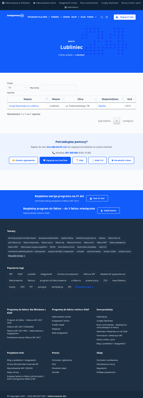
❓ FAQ (79, 160)
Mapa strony (13, 372)
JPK (69, 286)
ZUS (105, 280)
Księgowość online (68, 2)
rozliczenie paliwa (94, 251)
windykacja (57, 286)
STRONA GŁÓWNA (65, 55)
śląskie (102, 105)
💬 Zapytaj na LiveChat (55, 160)
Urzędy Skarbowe (109, 2)
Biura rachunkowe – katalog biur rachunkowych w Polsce (112, 326)
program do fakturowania (53, 280)
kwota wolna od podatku (86, 247)
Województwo (110, 99)
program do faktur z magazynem (61, 251)
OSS (22, 286)
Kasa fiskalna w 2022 (66, 247)
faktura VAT (89, 274)
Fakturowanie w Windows (17, 2)
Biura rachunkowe (89, 2)
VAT (11, 274)
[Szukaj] (102, 17)
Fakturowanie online (46, 2)
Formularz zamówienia (107, 360)
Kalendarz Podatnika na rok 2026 (112, 331)
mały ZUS (102, 247)
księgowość (46, 274)
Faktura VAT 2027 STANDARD (20, 326)
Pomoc (90, 17)
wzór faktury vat (14, 242)
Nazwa (28, 99)
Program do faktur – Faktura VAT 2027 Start (24, 321)
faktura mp (60, 242)
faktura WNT (13, 247)
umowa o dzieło (110, 251)
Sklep (74, 17)
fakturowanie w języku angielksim (34, 247)
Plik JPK (52, 247)
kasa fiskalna (119, 280)
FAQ (54, 364)
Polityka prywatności (106, 372)
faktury (31, 280)
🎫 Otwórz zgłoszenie (23, 160)
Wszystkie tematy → (16, 256)
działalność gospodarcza (112, 274)
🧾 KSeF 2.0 (97, 160)
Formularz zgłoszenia (62, 360)
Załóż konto (110, 210)
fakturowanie (16, 280)
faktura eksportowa (31, 242)
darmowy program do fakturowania (22, 238)
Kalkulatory (72, 7)
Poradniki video (59, 368)
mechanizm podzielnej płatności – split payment (26, 251)
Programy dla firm (37, 17)
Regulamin (102, 368)
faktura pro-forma (74, 242)
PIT (31, 286)
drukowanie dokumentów (48, 238)
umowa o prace (125, 251)
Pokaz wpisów (11, 88)
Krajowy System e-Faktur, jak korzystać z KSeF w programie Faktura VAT (25, 377)
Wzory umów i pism (131, 2)
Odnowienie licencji (106, 364)
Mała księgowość (60, 333)
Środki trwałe (58, 324)
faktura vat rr (89, 242)
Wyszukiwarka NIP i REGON (20, 368)
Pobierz (55, 17)
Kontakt (55, 372)
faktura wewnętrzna (117, 242)
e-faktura (76, 280)
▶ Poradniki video (121, 160)
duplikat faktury (67, 238)
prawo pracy (92, 280)
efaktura (102, 238)
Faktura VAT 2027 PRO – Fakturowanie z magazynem (25, 332)
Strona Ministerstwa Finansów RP (22, 364)
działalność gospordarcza (86, 238)
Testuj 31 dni (127, 17)
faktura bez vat (114, 238)
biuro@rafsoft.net (57, 146)
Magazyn (56, 328)
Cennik (66, 17)
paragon (42, 286)
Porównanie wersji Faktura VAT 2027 (24, 337)
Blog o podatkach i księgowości (111, 343)
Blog (83, 17)
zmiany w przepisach (68, 274)
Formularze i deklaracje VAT (109, 335)
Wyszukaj (34, 87)
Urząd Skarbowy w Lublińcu (24, 105)
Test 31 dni (98, 198)
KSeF (20, 274)
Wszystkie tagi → (84, 286)
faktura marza (47, 242)
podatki (32, 274)
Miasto (56, 99)
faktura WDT (102, 242)
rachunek (80, 251)
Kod (129, 99)
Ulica (80, 99)
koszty (12, 286)
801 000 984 (71, 152)
